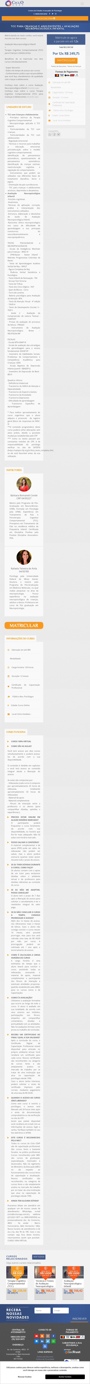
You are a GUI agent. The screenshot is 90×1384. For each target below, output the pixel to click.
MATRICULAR (24, 625)
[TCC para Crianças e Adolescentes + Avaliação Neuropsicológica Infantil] (54, 136)
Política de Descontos (58, 66)
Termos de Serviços (74, 66)
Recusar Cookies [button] (25, 1377)
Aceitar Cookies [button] (65, 1377)
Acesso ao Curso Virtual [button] (44, 18)
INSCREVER (79, 1318)
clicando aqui (33, 88)
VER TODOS (38, 1257)
